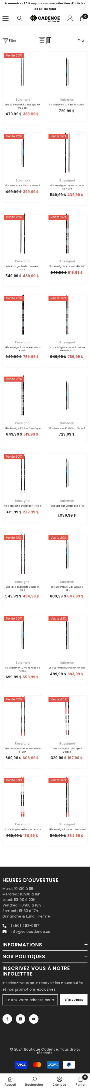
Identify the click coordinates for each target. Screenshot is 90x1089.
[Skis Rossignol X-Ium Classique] (23, 395)
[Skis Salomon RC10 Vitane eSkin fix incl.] (23, 635)
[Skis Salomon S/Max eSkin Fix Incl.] (67, 554)
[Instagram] (20, 1019)
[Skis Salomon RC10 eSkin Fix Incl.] (67, 72)
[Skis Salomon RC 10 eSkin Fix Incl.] (67, 395)
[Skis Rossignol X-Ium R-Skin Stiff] (67, 233)
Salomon (23, 99)
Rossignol (67, 180)
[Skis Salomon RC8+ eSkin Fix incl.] (67, 635)
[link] (34, 1081)
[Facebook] (7, 1019)
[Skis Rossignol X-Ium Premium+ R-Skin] (23, 314)
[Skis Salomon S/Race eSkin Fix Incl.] (67, 473)
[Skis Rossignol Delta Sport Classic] (67, 716)
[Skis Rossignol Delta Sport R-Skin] (23, 473)
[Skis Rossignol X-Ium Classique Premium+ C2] (67, 314)
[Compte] (70, 18)
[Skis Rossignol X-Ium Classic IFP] (67, 796)
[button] (42, 40)
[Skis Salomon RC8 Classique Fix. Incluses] (23, 72)
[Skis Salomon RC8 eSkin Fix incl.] (23, 153)
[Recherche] (20, 18)
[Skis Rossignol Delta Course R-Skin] (23, 233)
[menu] (5, 18)
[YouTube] (33, 1019)
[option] (45, 6)
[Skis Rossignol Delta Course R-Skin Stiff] (67, 153)
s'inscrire (74, 1000)
